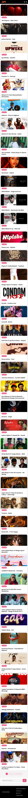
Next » (20, 773)
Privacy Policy (19, 795)
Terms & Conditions (21, 788)
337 (16, 773)
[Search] (25, 780)
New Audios (4, 17)
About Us (18, 793)
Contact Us (19, 791)
